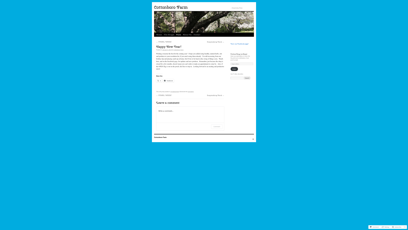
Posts (178, 35)
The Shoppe (169, 35)
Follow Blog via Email (239, 54)
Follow (234, 69)
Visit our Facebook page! (240, 44)
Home (159, 35)
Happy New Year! (168, 47)
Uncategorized (174, 91)
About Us (187, 35)
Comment (216, 126)
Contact (197, 35)
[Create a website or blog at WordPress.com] (253, 139)
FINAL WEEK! (164, 42)
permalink (191, 91)
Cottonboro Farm (171, 7)
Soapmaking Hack (215, 42)
